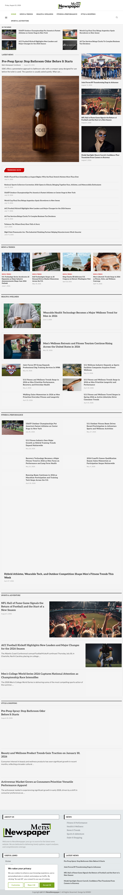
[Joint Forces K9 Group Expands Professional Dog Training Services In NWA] (11, 370)
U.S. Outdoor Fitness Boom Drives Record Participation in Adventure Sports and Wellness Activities (102, 426)
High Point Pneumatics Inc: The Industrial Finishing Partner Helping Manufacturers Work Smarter (42, 232)
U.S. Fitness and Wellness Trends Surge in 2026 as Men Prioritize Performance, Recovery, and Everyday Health (41, 382)
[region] (31, 877)
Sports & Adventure (20, 21)
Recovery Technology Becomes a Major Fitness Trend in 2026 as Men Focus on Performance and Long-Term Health (42, 460)
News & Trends (26, 14)
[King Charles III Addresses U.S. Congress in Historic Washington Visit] (77, 268)
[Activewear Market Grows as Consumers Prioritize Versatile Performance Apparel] (104, 792)
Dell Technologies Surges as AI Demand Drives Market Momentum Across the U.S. (45, 279)
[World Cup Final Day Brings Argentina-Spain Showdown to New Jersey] (70, 34)
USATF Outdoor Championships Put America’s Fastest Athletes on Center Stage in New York (40, 193)
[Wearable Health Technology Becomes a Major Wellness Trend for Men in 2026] (22, 316)
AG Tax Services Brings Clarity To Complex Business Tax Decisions (30, 216)
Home (13, 14)
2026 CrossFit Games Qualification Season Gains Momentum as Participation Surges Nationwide (101, 460)
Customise (16, 885)
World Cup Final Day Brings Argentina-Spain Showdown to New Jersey (32, 201)
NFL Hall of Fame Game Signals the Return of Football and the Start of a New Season (22, 607)
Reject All (31, 885)
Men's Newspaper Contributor (11, 65)
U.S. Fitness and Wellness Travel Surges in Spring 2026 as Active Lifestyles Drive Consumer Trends (102, 397)
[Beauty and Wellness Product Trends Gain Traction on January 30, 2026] (104, 763)
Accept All (47, 885)
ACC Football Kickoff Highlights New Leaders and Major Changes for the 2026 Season (37, 208)
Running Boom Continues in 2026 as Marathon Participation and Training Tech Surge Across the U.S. (42, 477)
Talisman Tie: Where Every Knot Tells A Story (22, 224)
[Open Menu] (6, 18)
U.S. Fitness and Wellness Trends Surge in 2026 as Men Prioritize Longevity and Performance (102, 382)
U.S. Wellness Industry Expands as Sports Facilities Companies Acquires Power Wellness (101, 367)
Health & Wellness (44, 14)
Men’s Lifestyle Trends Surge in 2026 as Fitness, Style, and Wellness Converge (106, 279)
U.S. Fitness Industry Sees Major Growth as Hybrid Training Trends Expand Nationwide (41, 442)
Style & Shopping (88, 14)
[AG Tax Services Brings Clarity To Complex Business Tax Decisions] (70, 45)
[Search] (117, 18)
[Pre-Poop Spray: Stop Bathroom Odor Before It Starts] (40, 110)
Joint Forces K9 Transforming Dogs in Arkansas (99, 82)
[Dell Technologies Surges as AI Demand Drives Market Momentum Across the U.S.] (46, 269)
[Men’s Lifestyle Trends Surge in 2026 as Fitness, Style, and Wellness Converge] (107, 269)
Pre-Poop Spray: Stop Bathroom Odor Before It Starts (37, 61)
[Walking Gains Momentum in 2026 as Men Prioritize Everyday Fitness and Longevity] (11, 399)
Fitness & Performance (67, 14)
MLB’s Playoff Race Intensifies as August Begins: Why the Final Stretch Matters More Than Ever (41, 177)
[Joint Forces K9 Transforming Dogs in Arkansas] (101, 69)
